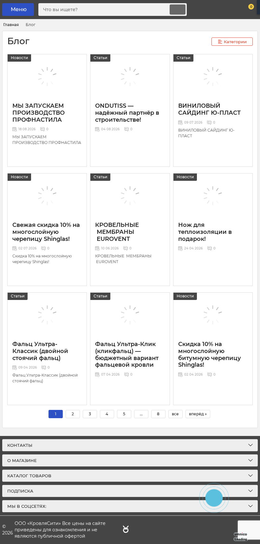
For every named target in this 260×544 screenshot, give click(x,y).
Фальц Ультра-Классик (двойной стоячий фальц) (40, 351)
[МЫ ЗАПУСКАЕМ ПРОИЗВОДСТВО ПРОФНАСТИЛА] (47, 76)
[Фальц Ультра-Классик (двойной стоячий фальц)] (47, 315)
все (175, 413)
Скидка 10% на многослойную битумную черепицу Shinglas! (209, 354)
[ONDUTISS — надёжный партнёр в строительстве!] (129, 76)
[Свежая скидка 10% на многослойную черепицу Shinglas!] (47, 195)
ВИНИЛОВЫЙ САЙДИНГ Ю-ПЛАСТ (209, 109)
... (141, 413)
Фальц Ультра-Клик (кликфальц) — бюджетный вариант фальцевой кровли (127, 354)
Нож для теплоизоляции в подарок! (205, 231)
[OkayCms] (124, 530)
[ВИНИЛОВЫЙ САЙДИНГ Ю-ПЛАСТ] (212, 76)
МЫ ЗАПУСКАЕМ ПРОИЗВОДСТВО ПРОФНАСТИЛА (38, 112)
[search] (177, 9)
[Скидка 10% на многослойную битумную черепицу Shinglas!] (212, 315)
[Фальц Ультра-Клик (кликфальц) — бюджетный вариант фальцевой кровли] (129, 315)
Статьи (100, 57)
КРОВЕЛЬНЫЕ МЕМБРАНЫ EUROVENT (117, 231)
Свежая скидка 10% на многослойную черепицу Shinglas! (46, 231)
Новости (19, 57)
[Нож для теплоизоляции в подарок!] (212, 195)
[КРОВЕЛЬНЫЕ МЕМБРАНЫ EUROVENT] (129, 195)
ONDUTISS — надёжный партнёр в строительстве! (127, 112)
